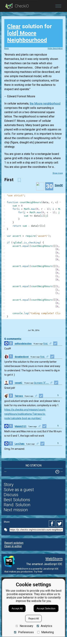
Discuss (11, 494)
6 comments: (13, 339)
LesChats (19, 444)
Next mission (16, 509)
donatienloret (22, 356)
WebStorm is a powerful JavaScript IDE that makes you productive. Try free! (31, 570)
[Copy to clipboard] (6, 530)
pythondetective (23, 343)
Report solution (13, 543)
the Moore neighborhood (45, 103)
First (45, 343)
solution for (29, 33)
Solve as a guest (19, 489)
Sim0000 (60, 185)
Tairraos (19, 396)
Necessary (26, 626)
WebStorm (54, 559)
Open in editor (13, 546)
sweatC (18, 383)
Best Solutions (17, 499)
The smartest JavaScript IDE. (44, 564)
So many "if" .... (41, 383)
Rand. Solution (17, 504)
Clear (14, 26)
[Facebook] (52, 523)
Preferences (26, 632)
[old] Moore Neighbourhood (27, 36)
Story (8, 484)
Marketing (47, 632)
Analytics (46, 626)
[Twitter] (59, 523)
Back (6, 48)
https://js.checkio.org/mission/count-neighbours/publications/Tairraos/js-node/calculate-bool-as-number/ (25, 414)
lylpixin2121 (20, 426)
